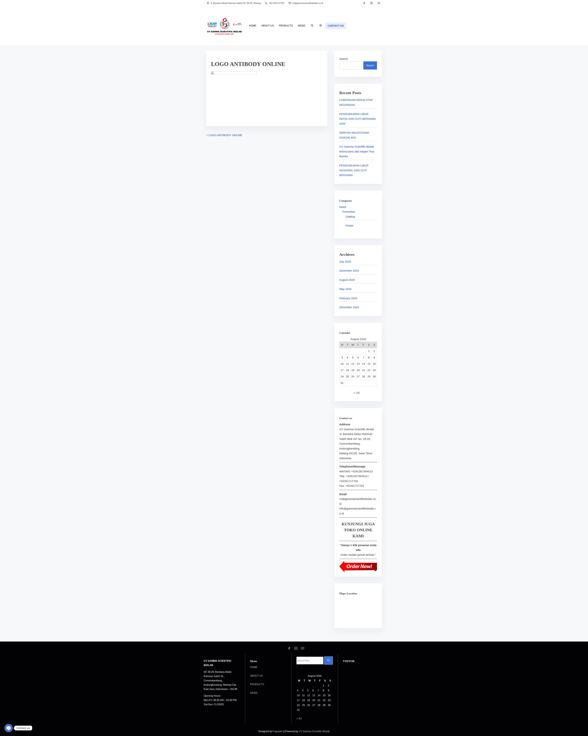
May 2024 (345, 289)
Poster (349, 225)
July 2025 (345, 261)
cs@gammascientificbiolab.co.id (307, 3)
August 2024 (347, 279)
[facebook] (364, 3)
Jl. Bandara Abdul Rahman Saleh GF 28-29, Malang (235, 3)
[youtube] (379, 3)
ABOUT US (256, 675)
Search (343, 58)
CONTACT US (336, 25)
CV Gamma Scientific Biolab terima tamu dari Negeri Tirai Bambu (356, 151)
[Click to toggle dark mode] (320, 26)
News (342, 207)
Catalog (350, 216)
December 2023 (349, 307)
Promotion (348, 211)
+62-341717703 (276, 3)
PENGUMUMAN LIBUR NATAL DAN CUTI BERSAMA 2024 (357, 119)
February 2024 (348, 298)
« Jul (357, 392)
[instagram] (371, 3)
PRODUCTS (257, 684)
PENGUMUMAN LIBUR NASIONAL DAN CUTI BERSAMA (353, 170)
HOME (253, 667)
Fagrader (278, 731)
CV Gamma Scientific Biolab (314, 731)
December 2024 (349, 270)
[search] (312, 26)
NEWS (254, 693)
